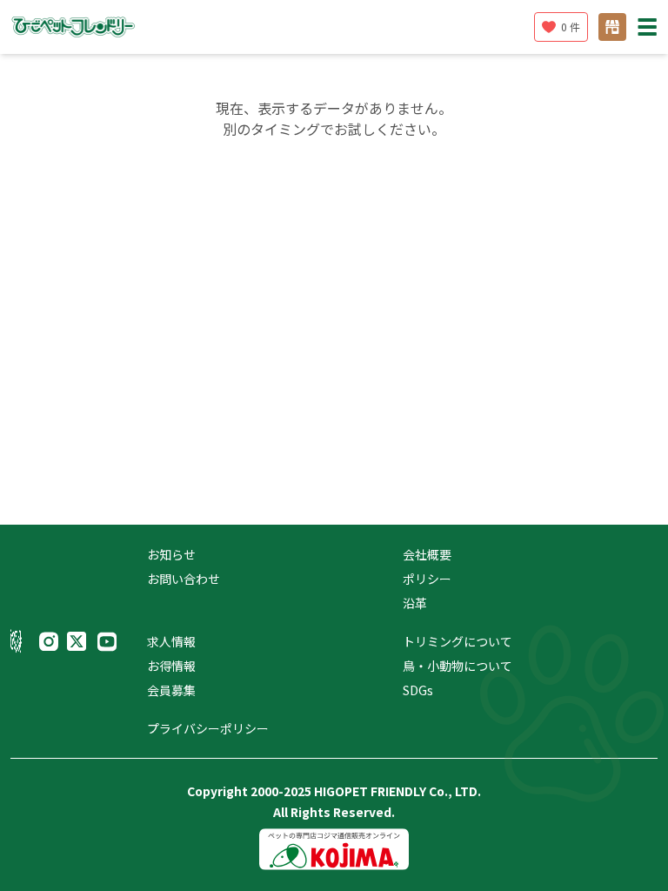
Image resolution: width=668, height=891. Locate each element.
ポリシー (427, 578)
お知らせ (171, 554)
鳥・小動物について (457, 665)
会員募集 (171, 690)
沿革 (415, 603)
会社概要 (427, 554)
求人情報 (171, 641)
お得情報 (171, 665)
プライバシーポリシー (208, 728)
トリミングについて (457, 641)
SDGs (418, 690)
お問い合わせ (183, 578)
